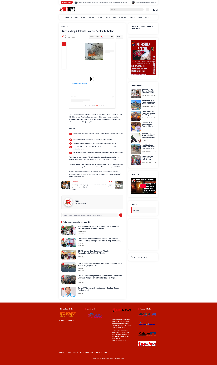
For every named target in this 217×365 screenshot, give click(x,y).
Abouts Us (61, 352)
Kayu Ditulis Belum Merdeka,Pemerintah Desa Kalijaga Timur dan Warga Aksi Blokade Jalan (148, 146)
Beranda (63, 26)
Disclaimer (75, 352)
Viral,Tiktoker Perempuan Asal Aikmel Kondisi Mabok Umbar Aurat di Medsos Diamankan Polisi (98, 152)
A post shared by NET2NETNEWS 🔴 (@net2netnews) (92, 105)
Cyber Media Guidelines (96, 352)
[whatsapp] (64, 62)
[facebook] (64, 48)
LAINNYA (147, 17)
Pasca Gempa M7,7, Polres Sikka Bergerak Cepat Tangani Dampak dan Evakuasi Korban (148, 113)
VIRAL (68, 26)
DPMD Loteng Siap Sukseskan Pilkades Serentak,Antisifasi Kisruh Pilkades (92, 139)
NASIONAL (68, 17)
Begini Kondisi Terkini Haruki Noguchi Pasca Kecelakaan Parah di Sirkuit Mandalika (148, 102)
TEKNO (114, 17)
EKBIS (83, 17)
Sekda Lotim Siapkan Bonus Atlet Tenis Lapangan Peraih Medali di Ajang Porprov (79, 2)
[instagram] (151, 352)
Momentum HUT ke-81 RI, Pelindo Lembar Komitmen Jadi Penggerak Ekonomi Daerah (99, 227)
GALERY (140, 17)
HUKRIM (76, 17)
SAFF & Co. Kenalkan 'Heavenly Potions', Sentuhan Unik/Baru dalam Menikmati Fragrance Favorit (148, 135)
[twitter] (149, 352)
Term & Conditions (84, 352)
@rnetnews (136, 210)
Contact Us (68, 352)
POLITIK (107, 17)
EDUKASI (91, 17)
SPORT (100, 17)
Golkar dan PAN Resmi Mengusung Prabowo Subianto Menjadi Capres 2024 (148, 124)
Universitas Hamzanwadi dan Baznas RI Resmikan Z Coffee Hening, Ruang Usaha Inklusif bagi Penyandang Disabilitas (98, 135)
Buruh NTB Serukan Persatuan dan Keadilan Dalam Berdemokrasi (98, 289)
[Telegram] (64, 57)
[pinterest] (64, 67)
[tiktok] (154, 352)
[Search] (141, 9)
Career (105, 352)
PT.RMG (122, 358)
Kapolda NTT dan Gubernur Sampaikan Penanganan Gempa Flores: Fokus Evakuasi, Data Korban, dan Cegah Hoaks (148, 91)
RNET (132, 17)
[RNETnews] (67, 11)
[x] (64, 53)
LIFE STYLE (122, 17)
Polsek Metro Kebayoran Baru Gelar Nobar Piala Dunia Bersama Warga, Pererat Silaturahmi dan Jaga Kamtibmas (146, 2)
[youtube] (157, 352)
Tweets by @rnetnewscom (139, 257)
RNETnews (102, 358)
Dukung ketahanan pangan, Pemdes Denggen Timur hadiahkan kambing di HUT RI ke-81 (148, 158)
